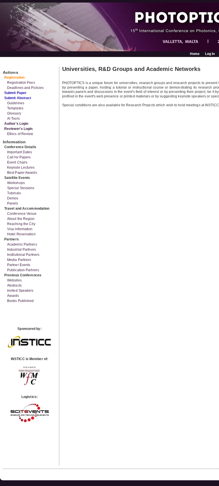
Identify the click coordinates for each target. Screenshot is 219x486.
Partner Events (18, 265)
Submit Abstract (17, 98)
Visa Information (20, 229)
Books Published (20, 301)
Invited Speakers (20, 291)
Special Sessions (21, 188)
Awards (13, 296)
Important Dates (19, 152)
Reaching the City (21, 224)
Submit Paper (15, 93)
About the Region (21, 219)
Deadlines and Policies (25, 88)
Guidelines (15, 103)
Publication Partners (23, 270)
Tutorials (14, 193)
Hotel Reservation (21, 234)
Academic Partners (22, 244)
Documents (9, 65)
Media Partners (19, 260)
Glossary (14, 113)
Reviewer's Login (18, 129)
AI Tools (13, 119)
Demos (13, 198)
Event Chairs (17, 162)
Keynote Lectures (21, 168)
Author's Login (16, 124)
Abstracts (14, 285)
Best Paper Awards (22, 173)
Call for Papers (19, 157)
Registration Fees (21, 83)
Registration (14, 77)
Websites (14, 280)
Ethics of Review (20, 134)
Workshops (16, 183)
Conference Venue (22, 214)
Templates (15, 108)
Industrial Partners (21, 250)
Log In (210, 54)
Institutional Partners (23, 255)
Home (195, 54)
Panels (12, 203)
